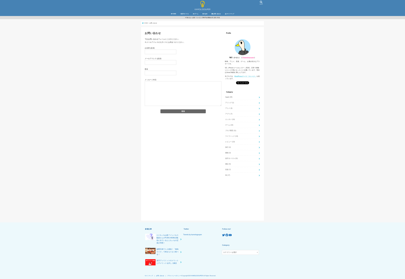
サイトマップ (149, 275)
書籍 (228, 153)
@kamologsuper (248, 57)
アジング (229, 102)
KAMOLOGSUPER (197, 275)
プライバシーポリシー (174, 275)
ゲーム (229, 125)
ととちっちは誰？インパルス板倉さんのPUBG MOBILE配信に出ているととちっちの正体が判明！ (167, 239)
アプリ (228, 114)
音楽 (228, 169)
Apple (228, 97)
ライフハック (231, 136)
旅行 (228, 147)
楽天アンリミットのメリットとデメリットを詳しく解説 (167, 262)
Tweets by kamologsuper (192, 234)
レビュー (230, 142)
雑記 (228, 164)
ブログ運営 (230, 130)
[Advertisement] (242, 198)
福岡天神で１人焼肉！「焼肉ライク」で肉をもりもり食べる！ (167, 251)
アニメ (228, 108)
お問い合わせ (160, 275)
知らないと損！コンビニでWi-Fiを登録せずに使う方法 (203, 17)
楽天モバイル (231, 158)
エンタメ (230, 119)
